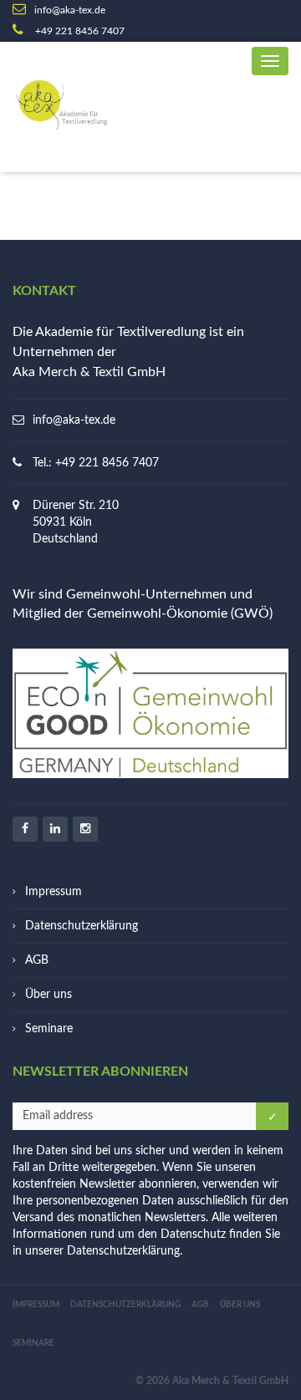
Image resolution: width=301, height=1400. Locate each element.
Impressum (53, 892)
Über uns (48, 994)
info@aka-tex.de (74, 420)
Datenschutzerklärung (81, 926)
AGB (36, 960)
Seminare (49, 1029)
